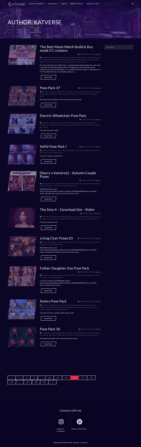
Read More (48, 77)
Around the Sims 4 (48, 57)
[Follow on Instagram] (61, 421)
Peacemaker (66, 59)
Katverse (98, 54)
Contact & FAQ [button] (92, 4)
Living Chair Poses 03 (56, 238)
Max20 (80, 57)
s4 (65, 92)
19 (12, 382)
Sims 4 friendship (66, 307)
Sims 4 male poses (52, 94)
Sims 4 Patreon (78, 307)
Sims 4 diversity (52, 125)
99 (44, 382)
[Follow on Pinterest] (79, 421)
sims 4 (75, 92)
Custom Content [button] (36, 4)
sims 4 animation (84, 92)
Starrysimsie (49, 186)
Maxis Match (87, 57)
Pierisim (74, 59)
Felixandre (58, 57)
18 (91, 378)
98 (36, 382)
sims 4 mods (85, 219)
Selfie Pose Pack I (53, 146)
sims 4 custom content (82, 122)
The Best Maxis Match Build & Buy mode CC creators (66, 48)
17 (83, 378)
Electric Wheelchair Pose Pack (63, 116)
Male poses (60, 92)
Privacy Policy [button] (76, 4)
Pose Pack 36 (50, 329)
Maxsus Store (47, 59)
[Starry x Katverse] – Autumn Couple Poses (68, 174)
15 (66, 378)
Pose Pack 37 (50, 88)
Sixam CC (43, 62)
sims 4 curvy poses (93, 333)
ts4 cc (79, 62)
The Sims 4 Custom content (64, 62)
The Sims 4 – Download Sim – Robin (67, 209)
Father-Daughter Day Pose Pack (64, 268)
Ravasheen (81, 59)
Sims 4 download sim (73, 219)
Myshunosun (57, 59)
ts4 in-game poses (57, 152)
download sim (46, 216)
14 (58, 378)
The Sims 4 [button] (52, 4)
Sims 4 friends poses (53, 307)
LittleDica (74, 57)
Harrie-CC (66, 57)
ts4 (75, 62)
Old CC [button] (64, 4)
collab (44, 183)
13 (49, 378)
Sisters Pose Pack (53, 301)
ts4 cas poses (83, 94)
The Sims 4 (50, 62)
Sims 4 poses (63, 94)
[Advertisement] (54, 357)
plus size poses (67, 333)
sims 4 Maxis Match (92, 59)
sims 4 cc (93, 216)
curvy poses (46, 333)
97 (28, 382)
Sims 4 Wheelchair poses (76, 125)
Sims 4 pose (53, 335)
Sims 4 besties (80, 305)
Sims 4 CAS (85, 216)
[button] (132, 4)
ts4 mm (84, 62)
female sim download (59, 216)
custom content (56, 333)
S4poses (70, 92)
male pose (52, 92)
